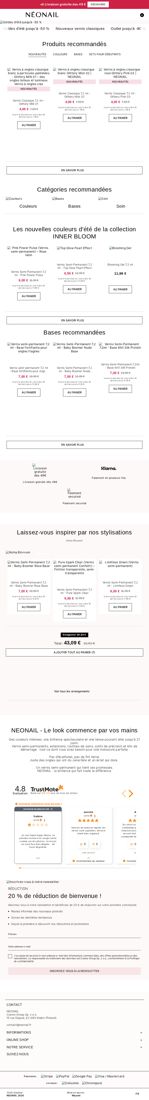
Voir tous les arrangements (72, 691)
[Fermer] (141, 4)
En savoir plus (72, 170)
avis (59, 793)
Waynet (76, 1095)
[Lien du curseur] (74, 22)
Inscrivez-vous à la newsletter (74, 971)
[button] (140, 14)
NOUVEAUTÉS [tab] (37, 54)
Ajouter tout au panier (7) (74, 652)
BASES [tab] (78, 54)
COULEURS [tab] (60, 54)
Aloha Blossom (74, 540)
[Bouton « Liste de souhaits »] (47, 69)
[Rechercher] (124, 14)
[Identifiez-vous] (132, 14)
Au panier (29, 125)
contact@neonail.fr (19, 1024)
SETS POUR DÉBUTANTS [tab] (105, 54)
